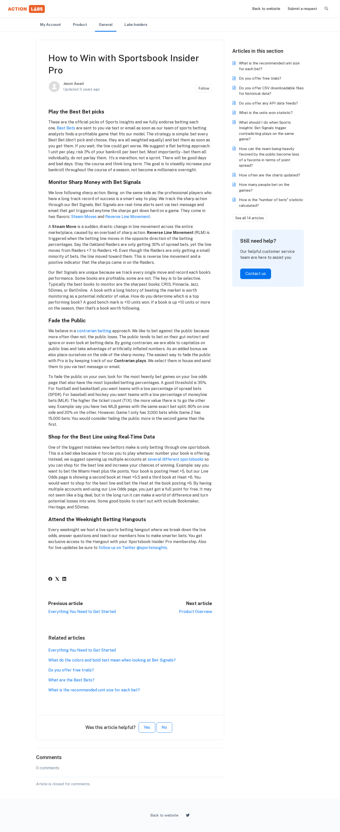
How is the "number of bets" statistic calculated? (271, 203)
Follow (203, 88)
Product (80, 24)
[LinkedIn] (64, 579)
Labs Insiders (135, 24)
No (164, 727)
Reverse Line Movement (127, 216)
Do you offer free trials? (71, 670)
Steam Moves (84, 216)
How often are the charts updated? (269, 175)
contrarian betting (94, 331)
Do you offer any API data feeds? (268, 103)
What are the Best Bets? (71, 680)
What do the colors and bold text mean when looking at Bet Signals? (112, 660)
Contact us (255, 273)
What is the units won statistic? (266, 113)
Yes (147, 727)
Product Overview (195, 611)
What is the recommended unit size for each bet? (94, 690)
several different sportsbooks (176, 459)
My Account (50, 24)
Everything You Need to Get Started (82, 611)
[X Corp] (57, 579)
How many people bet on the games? (264, 187)
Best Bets (66, 128)
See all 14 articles (249, 218)
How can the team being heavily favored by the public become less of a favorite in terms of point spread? (269, 157)
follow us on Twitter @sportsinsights (133, 547)
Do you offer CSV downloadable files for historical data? (271, 91)
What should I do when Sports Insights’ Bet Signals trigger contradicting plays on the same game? (266, 130)
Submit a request (302, 8)
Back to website (266, 8)
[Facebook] (50, 579)
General (106, 24)
